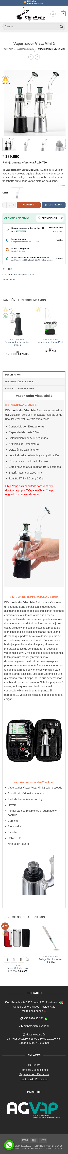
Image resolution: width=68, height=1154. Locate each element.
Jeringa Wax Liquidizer (50, 959)
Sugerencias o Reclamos (34, 1074)
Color (5, 193)
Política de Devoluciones (46, 1148)
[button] (4, 14)
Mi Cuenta (34, 1065)
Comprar (28, 205)
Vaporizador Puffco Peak (51, 342)
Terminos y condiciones (34, 1069)
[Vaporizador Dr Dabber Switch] (17, 320)
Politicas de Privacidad (34, 1079)
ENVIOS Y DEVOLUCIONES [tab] (19, 388)
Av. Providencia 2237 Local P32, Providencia (33, 1002)
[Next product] (31, 57)
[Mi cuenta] (53, 14)
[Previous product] (37, 57)
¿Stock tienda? (53, 205)
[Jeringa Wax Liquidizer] (51, 938)
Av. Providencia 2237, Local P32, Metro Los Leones (32, 260)
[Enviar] (61, 26)
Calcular (58, 231)
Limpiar (62, 186)
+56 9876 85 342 (34, 1018)
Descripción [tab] (12, 375)
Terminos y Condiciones (48, 1146)
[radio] (17, 193)
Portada (8, 49)
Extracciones (25, 49)
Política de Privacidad (18, 1146)
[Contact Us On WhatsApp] (9, 1145)
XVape (31, 274)
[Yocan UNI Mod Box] (17, 938)
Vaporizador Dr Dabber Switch (17, 343)
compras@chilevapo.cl (35, 1026)
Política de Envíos (18, 1148)
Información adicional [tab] (19, 381)
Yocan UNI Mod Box (17, 968)
